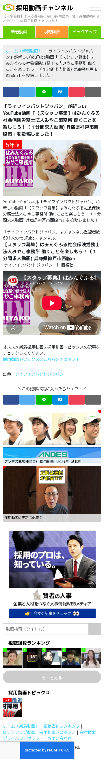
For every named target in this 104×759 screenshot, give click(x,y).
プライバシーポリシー (23, 738)
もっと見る (52, 677)
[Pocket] (76, 92)
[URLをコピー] (93, 92)
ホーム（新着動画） (24, 51)
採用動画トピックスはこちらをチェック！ (42, 359)
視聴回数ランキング (61, 726)
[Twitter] (27, 92)
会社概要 (88, 732)
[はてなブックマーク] (60, 92)
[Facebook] (11, 92)
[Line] (44, 92)
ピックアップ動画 (19, 732)
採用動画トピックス (57, 732)
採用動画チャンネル (44, 7)
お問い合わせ (59, 738)
